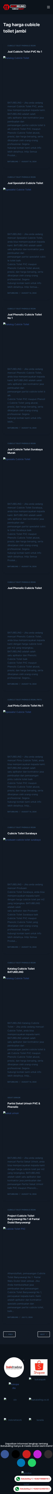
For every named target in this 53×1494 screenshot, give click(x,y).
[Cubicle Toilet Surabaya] (26, 865)
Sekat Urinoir (13, 1104)
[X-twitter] (16, 1460)
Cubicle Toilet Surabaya (22, 839)
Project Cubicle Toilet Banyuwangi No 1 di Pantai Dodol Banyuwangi (23, 1225)
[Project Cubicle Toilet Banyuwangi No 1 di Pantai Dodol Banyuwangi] (26, 1254)
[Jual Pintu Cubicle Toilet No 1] (26, 737)
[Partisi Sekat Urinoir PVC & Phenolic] (26, 1139)
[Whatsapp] (32, 1469)
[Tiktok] (48, 1460)
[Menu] (48, 7)
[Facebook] (5, 1460)
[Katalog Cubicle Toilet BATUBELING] (26, 1004)
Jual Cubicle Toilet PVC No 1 (24, 51)
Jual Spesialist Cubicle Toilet (25, 183)
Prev (10, 1341)
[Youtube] (26, 1460)
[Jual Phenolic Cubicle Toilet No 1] (26, 343)
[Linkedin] (21, 1469)
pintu (39, 706)
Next (42, 1341)
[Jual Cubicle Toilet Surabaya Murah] (26, 478)
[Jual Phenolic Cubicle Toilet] (26, 613)
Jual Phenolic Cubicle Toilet (24, 587)
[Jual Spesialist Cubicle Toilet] (26, 209)
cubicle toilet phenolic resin (21, 46)
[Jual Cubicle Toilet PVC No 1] (26, 77)
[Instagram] (37, 1460)
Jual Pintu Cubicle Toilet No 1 (25, 712)
